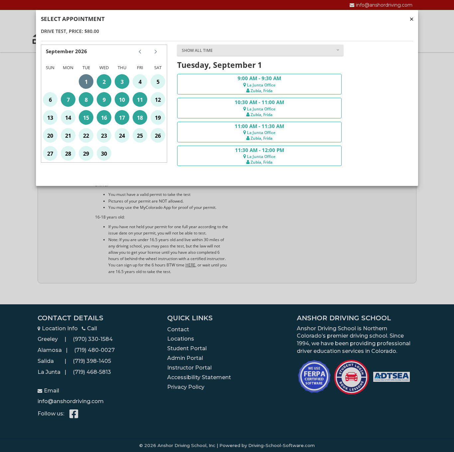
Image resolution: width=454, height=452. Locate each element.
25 (140, 135)
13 (50, 117)
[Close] (411, 19)
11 (140, 99)
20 (50, 135)
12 (158, 99)
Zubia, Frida (261, 90)
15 (86, 117)
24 (122, 135)
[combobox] (260, 50)
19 (158, 117)
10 (122, 99)
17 (122, 117)
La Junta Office (261, 85)
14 (68, 117)
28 (68, 153)
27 (50, 153)
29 (86, 153)
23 (104, 135)
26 (158, 135)
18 (140, 117)
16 (104, 117)
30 (104, 153)
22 (86, 135)
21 (68, 135)
